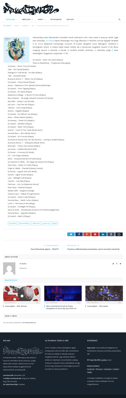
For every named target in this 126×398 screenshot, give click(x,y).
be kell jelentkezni (29, 322)
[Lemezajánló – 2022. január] (104, 295)
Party (40, 19)
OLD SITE (70, 19)
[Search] (119, 19)
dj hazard (12, 223)
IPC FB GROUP (56, 19)
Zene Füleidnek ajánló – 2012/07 (45, 249)
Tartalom (10, 19)
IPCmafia (23, 264)
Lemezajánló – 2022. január (97, 306)
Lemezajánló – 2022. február (16, 306)
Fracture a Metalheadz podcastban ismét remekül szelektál (93, 249)
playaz (54, 223)
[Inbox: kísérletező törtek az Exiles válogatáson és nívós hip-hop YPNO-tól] (63, 295)
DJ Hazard (50, 40)
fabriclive (36, 223)
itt (112, 50)
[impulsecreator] (31, 8)
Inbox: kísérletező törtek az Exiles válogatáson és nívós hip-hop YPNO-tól (61, 307)
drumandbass (24, 223)
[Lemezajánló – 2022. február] (22, 295)
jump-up (46, 223)
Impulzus (26, 19)
